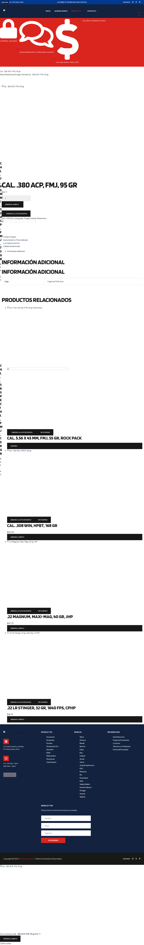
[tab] (74, 251)
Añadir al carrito (12, 204)
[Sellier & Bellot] (72, 227)
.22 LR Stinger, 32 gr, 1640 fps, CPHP (41, 707)
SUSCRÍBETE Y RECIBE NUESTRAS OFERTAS (72, 2)
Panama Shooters (26, 859)
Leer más (13, 446)
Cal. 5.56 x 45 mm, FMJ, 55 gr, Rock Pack (44, 438)
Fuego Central (21, 74)
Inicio (2, 74)
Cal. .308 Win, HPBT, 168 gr (32, 525)
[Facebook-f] (140, 2)
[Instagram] (133, 2)
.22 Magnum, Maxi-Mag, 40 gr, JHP (40, 616)
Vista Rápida (45, 432)
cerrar (8, 943)
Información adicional (16, 251)
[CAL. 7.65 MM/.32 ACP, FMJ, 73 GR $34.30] (0, 77)
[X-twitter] (136, 2)
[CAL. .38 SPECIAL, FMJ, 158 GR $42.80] (0, 286)
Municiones (9, 74)
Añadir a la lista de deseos (16, 214)
